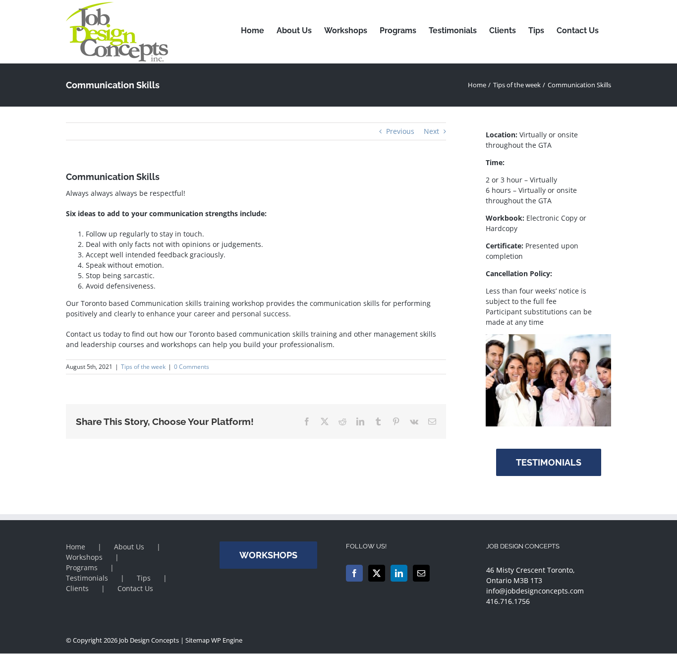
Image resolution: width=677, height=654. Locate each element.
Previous (400, 131)
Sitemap (197, 640)
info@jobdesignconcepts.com (535, 590)
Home (75, 546)
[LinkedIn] (399, 573)
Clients (77, 588)
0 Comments (191, 366)
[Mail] (421, 573)
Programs (82, 567)
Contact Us (135, 588)
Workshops (84, 557)
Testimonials (87, 578)
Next (431, 131)
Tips (144, 578)
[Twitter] (376, 573)
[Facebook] (354, 573)
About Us (129, 546)
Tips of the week (143, 366)
